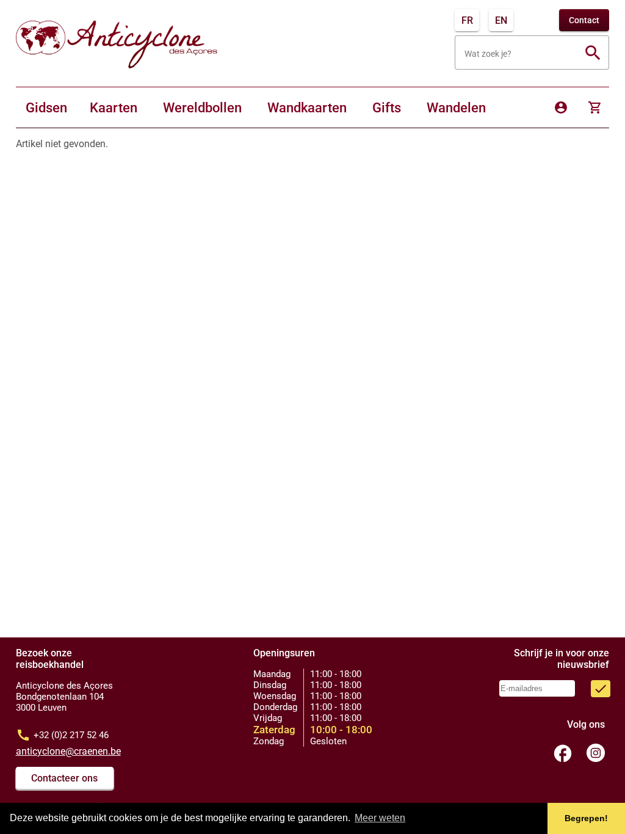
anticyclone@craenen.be (68, 751)
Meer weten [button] (380, 818)
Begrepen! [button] (586, 818)
